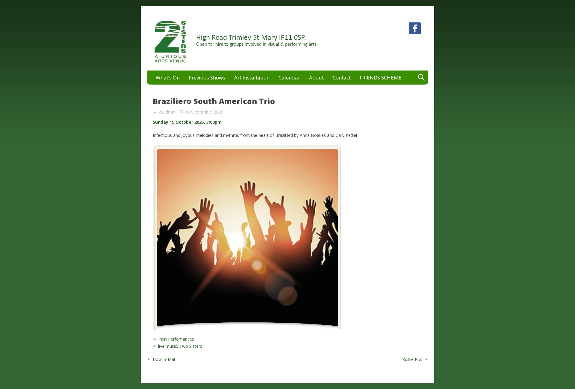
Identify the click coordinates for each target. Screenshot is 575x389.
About (316, 77)
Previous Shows (207, 77)
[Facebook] (415, 29)
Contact (342, 77)
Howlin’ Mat (164, 359)
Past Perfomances (176, 339)
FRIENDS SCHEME (381, 77)
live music (167, 346)
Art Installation (252, 77)
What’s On (168, 77)
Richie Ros (412, 359)
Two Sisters (190, 346)
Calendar (289, 77)
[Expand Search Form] (421, 78)
